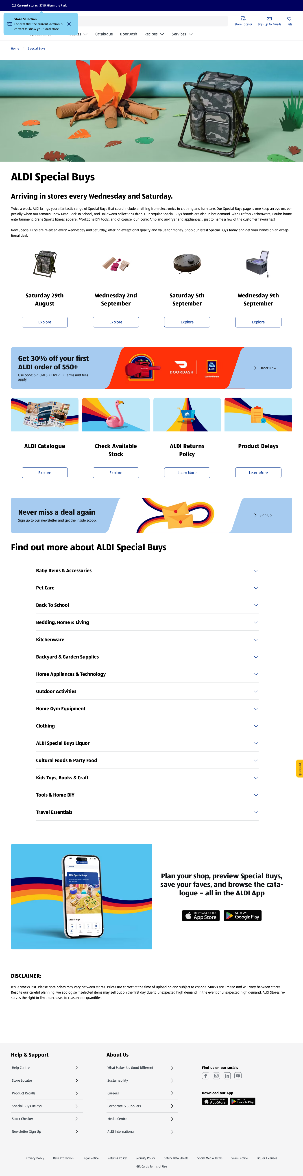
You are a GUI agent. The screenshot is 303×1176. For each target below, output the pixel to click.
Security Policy (145, 1158)
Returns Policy (117, 1158)
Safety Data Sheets (176, 1158)
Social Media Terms (209, 1158)
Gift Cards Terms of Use (151, 1166)
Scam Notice (239, 1158)
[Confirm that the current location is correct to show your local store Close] (69, 24)
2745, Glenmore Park (53, 5)
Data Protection (63, 1158)
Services (179, 34)
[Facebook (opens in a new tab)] (205, 1075)
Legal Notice (91, 1158)
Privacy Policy (35, 1158)
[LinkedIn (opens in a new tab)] (227, 1075)
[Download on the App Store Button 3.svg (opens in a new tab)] (215, 1101)
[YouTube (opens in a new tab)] (238, 1075)
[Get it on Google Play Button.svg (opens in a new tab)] (242, 1101)
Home (15, 48)
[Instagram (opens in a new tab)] (216, 1075)
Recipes (151, 34)
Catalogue (104, 35)
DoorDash (128, 35)
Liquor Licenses (267, 1158)
